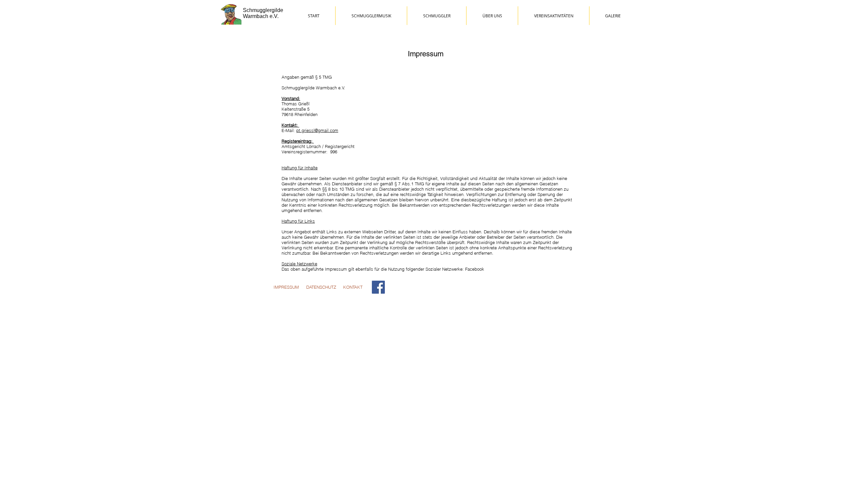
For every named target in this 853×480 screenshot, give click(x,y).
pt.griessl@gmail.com (317, 130)
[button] (612, 15)
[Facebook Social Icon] (378, 287)
